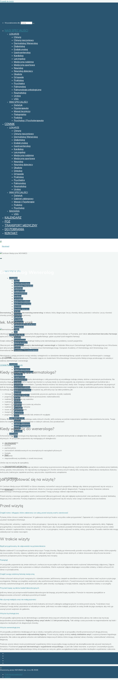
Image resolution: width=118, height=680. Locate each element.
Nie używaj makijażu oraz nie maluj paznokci (18, 599)
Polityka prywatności (13, 674)
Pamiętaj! (4, 560)
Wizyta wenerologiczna (10, 627)
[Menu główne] (1, 258)
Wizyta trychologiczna (9, 613)
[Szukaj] (33, 23)
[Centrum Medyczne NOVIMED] (4, 246)
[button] (59, 512)
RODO (7, 677)
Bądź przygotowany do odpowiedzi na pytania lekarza (22, 546)
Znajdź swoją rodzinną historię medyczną (17, 574)
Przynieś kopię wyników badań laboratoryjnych (19, 588)
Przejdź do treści (7, 1)
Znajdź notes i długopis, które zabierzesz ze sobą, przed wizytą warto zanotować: (34, 513)
